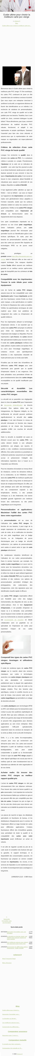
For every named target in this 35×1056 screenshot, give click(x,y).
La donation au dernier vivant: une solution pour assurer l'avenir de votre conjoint (17, 938)
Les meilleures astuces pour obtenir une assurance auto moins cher (17, 943)
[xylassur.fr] (17, 6)
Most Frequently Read (8, 958)
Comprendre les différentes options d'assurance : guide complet (17, 947)
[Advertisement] (17, 45)
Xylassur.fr (20, 1054)
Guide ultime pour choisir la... (11, 1010)
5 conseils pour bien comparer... (11, 1044)
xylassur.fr (17, 21)
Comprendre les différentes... (11, 1027)
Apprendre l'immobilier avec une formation (7, 920)
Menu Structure (6, 963)
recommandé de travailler (14, 620)
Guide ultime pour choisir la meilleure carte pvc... (16, 25)
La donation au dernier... (9, 1018)
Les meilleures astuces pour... (11, 1022)
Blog (16, 23)
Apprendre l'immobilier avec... (11, 1014)
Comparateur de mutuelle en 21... (12, 1048)
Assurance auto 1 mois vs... (10, 1035)
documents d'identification (13, 405)
